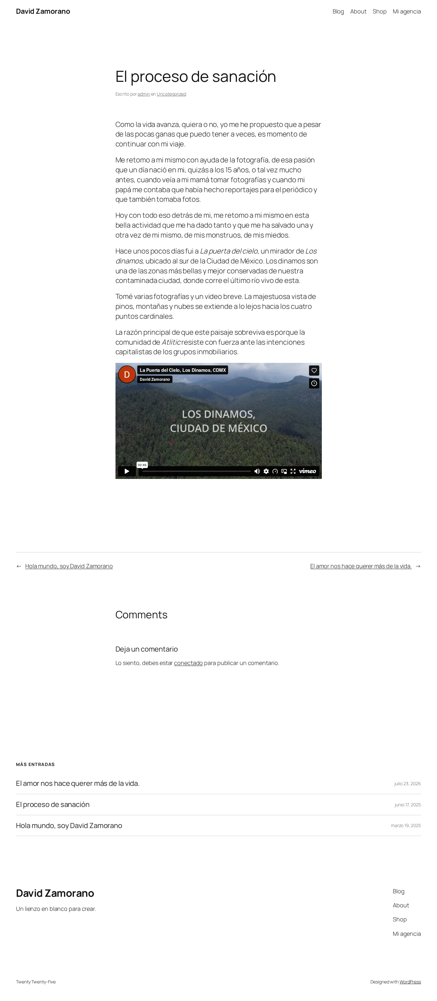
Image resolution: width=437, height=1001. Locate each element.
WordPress (410, 982)
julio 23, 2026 (407, 783)
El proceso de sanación (53, 805)
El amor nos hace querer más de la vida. (361, 566)
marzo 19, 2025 (406, 825)
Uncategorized (171, 94)
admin (144, 94)
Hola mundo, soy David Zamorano (69, 566)
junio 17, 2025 (408, 805)
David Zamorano (43, 11)
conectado (188, 663)
